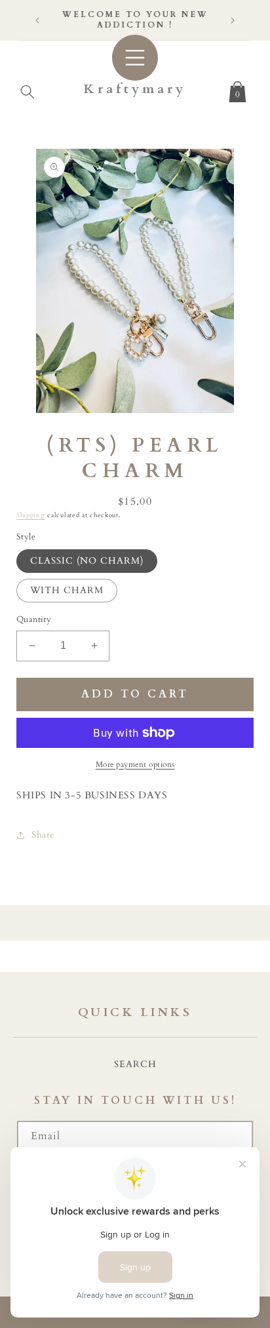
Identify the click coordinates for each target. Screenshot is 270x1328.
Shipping (30, 515)
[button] (27, 89)
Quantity (33, 619)
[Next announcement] (232, 20)
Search (135, 1064)
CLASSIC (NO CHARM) (87, 561)
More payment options (135, 764)
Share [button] (42, 835)
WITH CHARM (67, 590)
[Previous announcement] (37, 20)
